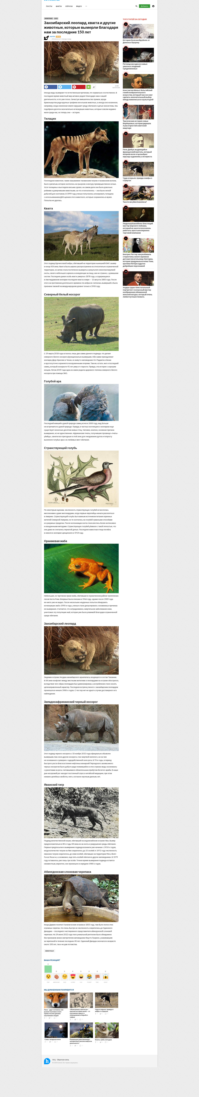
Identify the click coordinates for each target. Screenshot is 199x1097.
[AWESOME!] (56, 977)
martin (52, 36)
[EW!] (48, 977)
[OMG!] (105, 977)
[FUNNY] (89, 977)
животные (49, 951)
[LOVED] (73, 977)
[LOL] (81, 977)
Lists (56, 18)
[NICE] (64, 977)
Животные (48, 18)
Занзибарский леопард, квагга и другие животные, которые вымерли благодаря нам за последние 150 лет (81, 27)
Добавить (144, 6)
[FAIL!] (97, 977)
